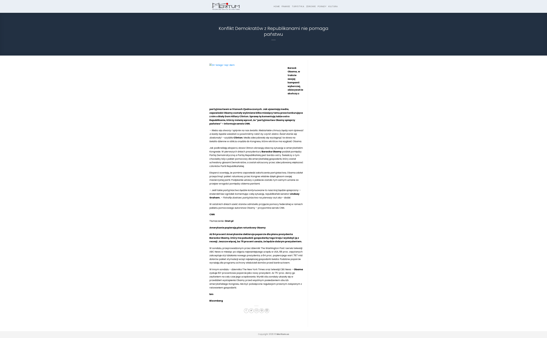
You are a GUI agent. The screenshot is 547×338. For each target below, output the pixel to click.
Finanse (286, 6)
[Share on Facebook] (246, 310)
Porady (322, 6)
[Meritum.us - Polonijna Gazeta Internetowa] (225, 6)
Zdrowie (311, 6)
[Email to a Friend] (256, 310)
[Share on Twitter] (251, 310)
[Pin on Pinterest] (261, 310)
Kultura (333, 6)
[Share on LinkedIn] (267, 310)
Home (277, 6)
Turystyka (298, 6)
